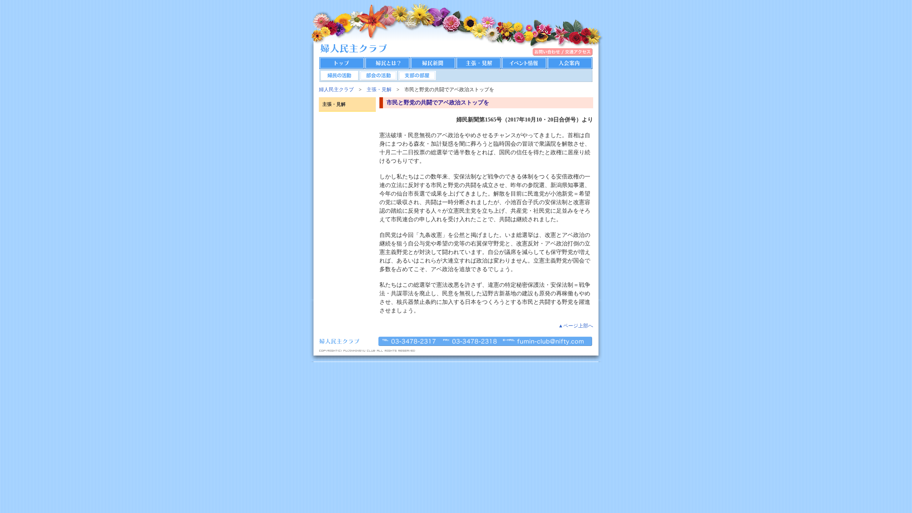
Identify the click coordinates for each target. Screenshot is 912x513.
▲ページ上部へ (575, 325)
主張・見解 (379, 89)
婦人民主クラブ (336, 89)
